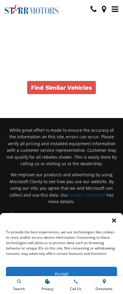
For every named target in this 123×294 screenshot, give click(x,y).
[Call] (93, 9)
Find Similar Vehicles (61, 87)
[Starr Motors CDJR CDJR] (32, 9)
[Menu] (115, 9)
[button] (114, 220)
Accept (61, 274)
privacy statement (87, 195)
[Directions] (104, 9)
